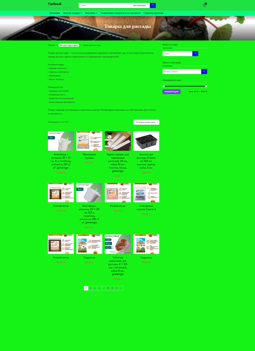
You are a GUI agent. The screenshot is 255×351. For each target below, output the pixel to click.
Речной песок (61, 206)
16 (112, 288)
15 (108, 288)
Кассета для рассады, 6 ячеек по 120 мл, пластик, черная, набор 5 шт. (146, 160)
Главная (51, 45)
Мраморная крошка (89, 156)
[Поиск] (153, 5)
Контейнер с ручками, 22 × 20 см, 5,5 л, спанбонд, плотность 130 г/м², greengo (89, 214)
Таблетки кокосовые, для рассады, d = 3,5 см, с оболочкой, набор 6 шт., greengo (117, 266)
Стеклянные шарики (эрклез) (146, 207)
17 (117, 288)
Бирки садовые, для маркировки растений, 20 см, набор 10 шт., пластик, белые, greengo (118, 162)
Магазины (90, 13)
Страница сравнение (153, 13)
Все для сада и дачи (69, 45)
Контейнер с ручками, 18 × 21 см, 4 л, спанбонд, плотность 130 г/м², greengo (61, 160)
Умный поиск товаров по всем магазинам (120, 13)
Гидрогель (89, 257)
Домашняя (55, 13)
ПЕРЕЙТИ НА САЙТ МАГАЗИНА (62, 173)
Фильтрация (171, 92)
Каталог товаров (71, 13)
